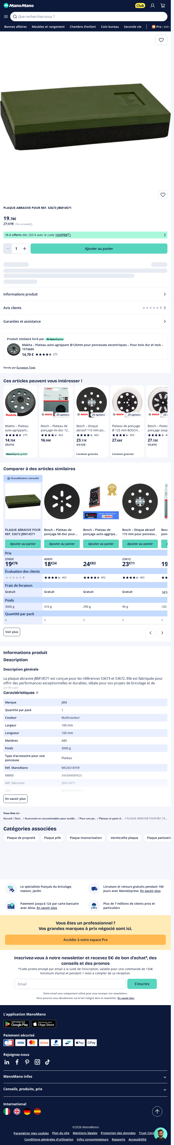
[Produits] (5, 16)
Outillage (20, 818)
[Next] (162, 633)
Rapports (118, 1139)
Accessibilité (137, 1139)
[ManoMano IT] (6, 1111)
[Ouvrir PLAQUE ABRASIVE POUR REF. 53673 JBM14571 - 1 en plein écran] (85, 116)
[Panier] (162, 5)
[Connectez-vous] (152, 5)
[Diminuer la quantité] (7, 248)
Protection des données (118, 1133)
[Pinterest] (27, 1062)
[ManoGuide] (160, 1134)
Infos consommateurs (92, 1139)
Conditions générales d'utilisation (48, 1139)
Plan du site (60, 1133)
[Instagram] (37, 1062)
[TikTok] (47, 1062)
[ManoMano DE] (27, 1111)
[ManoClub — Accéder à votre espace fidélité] (140, 5)
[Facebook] (17, 1062)
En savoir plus (126, 998)
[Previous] (150, 633)
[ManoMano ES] (37, 1111)
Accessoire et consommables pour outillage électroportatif (60, 818)
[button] (85, 346)
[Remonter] (157, 1111)
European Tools (26, 367)
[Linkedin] (6, 1062)
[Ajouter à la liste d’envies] (163, 194)
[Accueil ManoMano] (67, 5)
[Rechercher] (15, 17)
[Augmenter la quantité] (24, 248)
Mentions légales (85, 1133)
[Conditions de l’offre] (164, 235)
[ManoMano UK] (17, 1111)
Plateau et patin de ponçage (116, 818)
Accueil (7, 818)
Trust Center (148, 1133)
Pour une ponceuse (91, 818)
